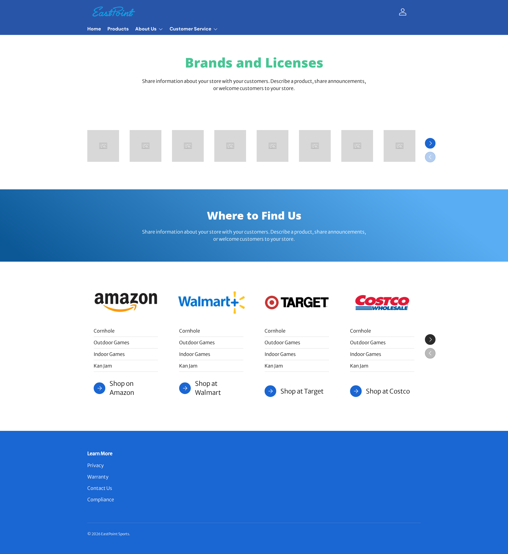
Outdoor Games (111, 342)
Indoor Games (109, 354)
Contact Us (99, 488)
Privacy (95, 465)
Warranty (97, 477)
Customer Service (190, 29)
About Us (146, 29)
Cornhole (104, 331)
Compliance (100, 500)
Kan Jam (103, 366)
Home (94, 29)
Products (118, 29)
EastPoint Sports (115, 534)
